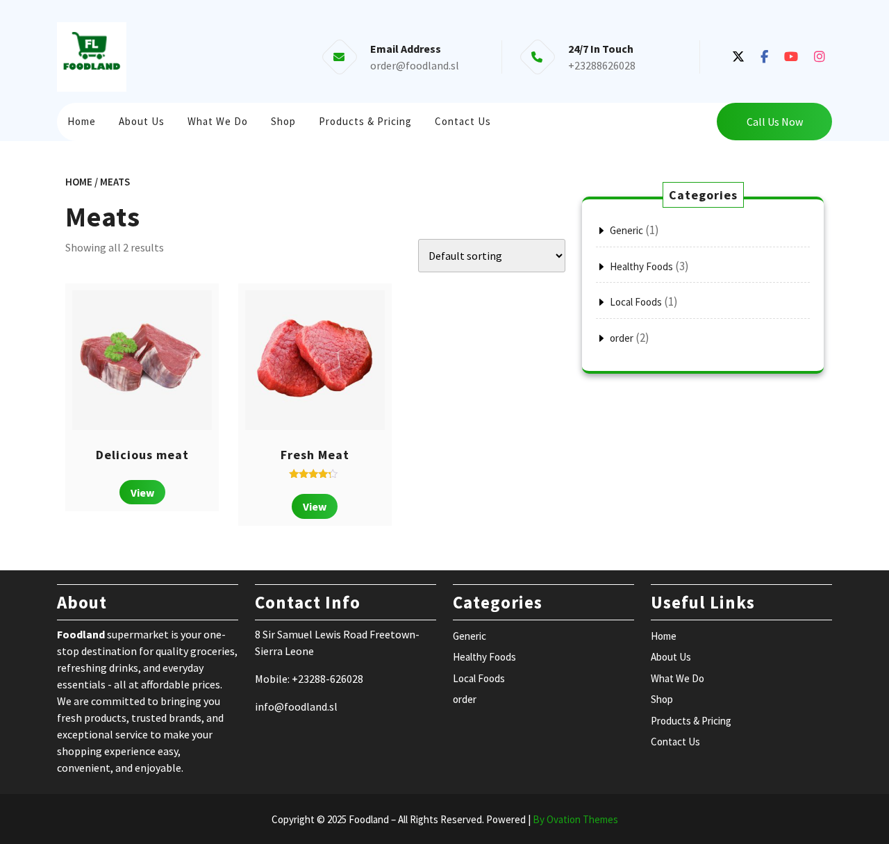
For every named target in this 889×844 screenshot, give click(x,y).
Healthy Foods (641, 266)
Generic (626, 230)
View (142, 492)
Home (81, 121)
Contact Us (463, 121)
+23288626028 (601, 65)
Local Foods (636, 301)
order (621, 338)
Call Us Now (775, 122)
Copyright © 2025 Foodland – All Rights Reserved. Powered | (445, 819)
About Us (142, 121)
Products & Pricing (365, 121)
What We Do (218, 121)
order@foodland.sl (414, 65)
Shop (283, 121)
